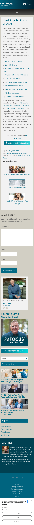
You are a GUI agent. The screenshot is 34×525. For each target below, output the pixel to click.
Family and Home (13, 151)
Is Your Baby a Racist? (13, 79)
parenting (24, 153)
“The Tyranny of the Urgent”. (16, 108)
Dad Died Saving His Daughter (16, 89)
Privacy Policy (17, 491)
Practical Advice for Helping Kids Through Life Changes (12, 381)
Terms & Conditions (17, 489)
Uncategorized (5, 435)
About (17, 484)
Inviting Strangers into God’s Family (17, 174)
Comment (5, 227)
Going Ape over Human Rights (16, 82)
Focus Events (5, 432)
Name (3, 250)
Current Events (6, 426)
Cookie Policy (17, 494)
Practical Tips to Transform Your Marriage (17, 202)
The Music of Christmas (17, 188)
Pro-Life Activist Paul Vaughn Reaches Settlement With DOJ (13, 396)
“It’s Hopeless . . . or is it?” (19, 106)
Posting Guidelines (17, 487)
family (12, 153)
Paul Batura (7, 305)
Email (3, 259)
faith (8, 153)
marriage (17, 153)
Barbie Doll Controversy (13, 61)
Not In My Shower (11, 65)
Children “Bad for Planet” (14, 86)
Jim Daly (7, 5)
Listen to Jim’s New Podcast (10, 315)
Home (17, 482)
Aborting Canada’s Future (14, 97)
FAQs (17, 496)
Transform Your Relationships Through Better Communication (12, 412)
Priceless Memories (12, 93)
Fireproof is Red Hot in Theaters (16, 75)
